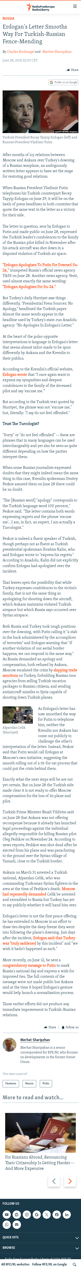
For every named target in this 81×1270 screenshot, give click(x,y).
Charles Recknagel (20, 52)
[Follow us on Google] (37, 1215)
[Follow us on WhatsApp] (7, 1225)
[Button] (73, 70)
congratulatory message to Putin (30, 966)
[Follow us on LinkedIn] (67, 1215)
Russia (8, 19)
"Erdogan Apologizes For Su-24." (29, 287)
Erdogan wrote (15, 375)
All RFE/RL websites (15, 1264)
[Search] (74, 1264)
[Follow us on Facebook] (56, 1215)
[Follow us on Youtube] (7, 1215)
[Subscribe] (17, 1225)
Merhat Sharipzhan (56, 52)
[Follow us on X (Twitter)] (47, 1215)
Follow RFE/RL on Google (49, 1264)
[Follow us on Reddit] (17, 1215)
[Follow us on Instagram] (27, 1215)
